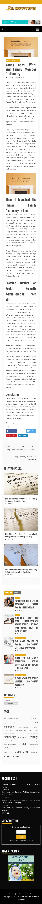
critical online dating (33, 730)
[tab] (8, 592)
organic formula (7, 752)
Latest (17, 592)
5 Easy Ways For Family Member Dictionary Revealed (26, 681)
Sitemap (33, 894)
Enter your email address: (21, 833)
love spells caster (34, 744)
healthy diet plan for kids (10, 744)
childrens (9, 726)
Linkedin (23, 435)
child (35, 722)
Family (17, 598)
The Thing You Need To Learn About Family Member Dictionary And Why (21, 535)
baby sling (26, 723)
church (36, 727)
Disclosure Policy (22, 894)
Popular (8, 592)
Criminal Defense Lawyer (20, 730)
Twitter (31, 431)
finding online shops (9, 741)
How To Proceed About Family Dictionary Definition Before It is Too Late (21, 570)
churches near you (8, 730)
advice (34, 718)
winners (14, 756)
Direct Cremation (22, 737)
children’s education (24, 727)
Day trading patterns (32, 733)
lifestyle (23, 744)
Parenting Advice (20, 655)
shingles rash (34, 752)
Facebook (12, 431)
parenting (21, 751)
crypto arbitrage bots (9, 733)
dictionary (11, 423)
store (7, 756)
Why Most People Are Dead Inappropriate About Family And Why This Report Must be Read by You (26, 624)
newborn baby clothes (19, 747)
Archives (7, 701)
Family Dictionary (12, 61)
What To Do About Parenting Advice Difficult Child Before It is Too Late (26, 662)
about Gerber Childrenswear (11, 718)
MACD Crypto (7, 747)
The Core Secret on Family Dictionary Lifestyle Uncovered (26, 644)
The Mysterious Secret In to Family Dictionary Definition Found (21, 499)
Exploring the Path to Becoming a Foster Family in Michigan (26, 604)
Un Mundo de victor (26, 840)
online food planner (33, 747)
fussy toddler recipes (33, 741)
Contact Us (10, 894)
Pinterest (11, 435)
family (16, 423)
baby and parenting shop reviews (12, 723)
